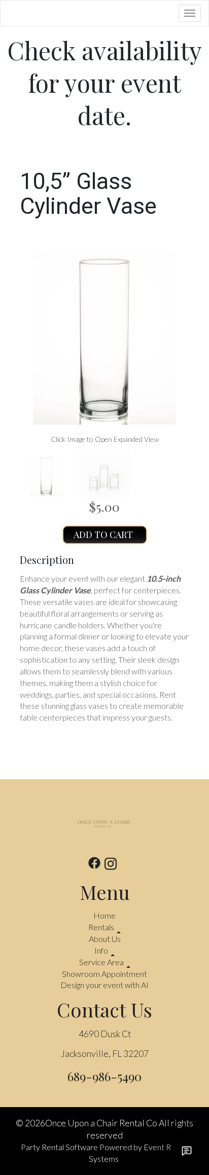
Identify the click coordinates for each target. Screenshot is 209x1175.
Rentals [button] (102, 927)
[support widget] (186, 1150)
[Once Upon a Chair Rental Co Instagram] (110, 865)
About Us (105, 938)
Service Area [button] (102, 962)
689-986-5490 (104, 1076)
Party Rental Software (59, 1147)
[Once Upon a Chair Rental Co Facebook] (94, 865)
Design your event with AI (104, 985)
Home (104, 915)
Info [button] (102, 950)
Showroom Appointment (104, 973)
